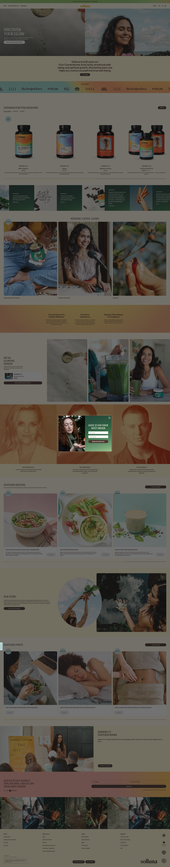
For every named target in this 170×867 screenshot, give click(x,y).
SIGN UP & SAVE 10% (98, 441)
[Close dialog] (109, 418)
